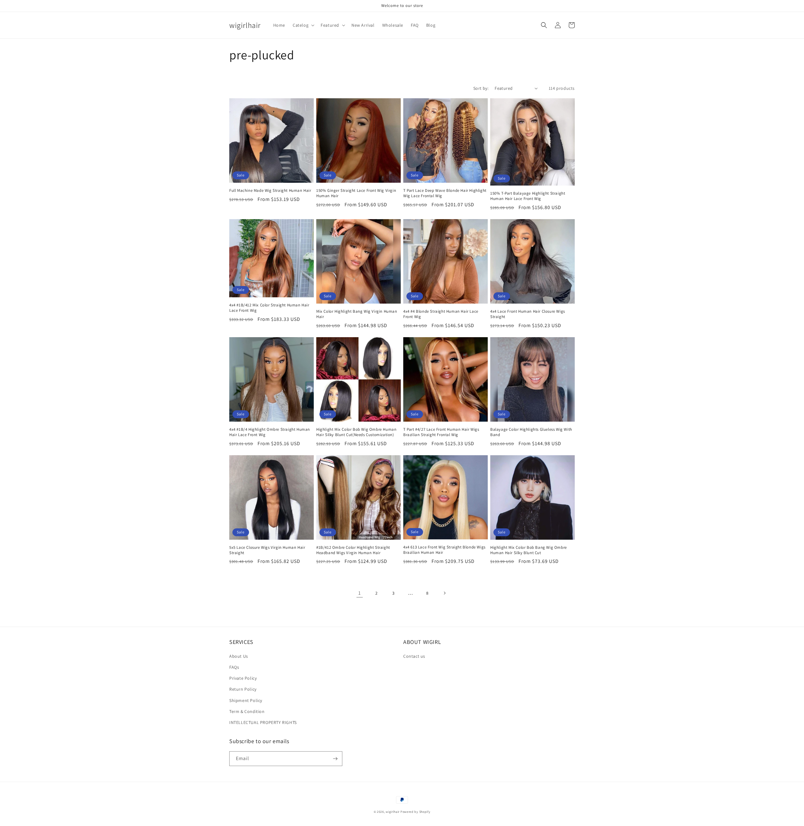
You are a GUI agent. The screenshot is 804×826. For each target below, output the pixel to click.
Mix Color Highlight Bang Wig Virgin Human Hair (356, 314)
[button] (303, 25)
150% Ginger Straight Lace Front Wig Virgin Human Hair (356, 193)
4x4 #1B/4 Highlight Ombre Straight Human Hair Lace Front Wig (269, 432)
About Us (238, 656)
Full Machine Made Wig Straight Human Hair (270, 190)
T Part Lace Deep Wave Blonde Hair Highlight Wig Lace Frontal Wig (444, 193)
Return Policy (243, 689)
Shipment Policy (245, 700)
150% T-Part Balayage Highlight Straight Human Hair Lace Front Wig (527, 196)
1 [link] (359, 593)
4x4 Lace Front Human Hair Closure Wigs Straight (527, 314)
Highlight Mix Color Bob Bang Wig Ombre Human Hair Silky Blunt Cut (528, 550)
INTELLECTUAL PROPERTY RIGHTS (263, 722)
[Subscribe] (335, 758)
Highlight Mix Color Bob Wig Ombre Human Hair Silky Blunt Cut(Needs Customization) (356, 432)
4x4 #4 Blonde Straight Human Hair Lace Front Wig (440, 314)
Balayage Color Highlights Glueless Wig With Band (531, 432)
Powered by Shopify (415, 812)
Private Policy (243, 678)
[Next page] (444, 593)
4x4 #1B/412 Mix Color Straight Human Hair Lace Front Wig (269, 308)
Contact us (414, 656)
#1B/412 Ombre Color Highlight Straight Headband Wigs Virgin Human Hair (353, 550)
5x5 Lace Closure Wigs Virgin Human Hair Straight (267, 550)
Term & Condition (247, 711)
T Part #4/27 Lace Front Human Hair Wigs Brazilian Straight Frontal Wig (441, 432)
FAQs (234, 667)
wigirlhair (392, 812)
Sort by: (480, 88)
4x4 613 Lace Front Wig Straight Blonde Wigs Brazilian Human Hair (444, 550)
